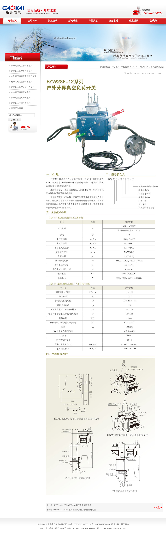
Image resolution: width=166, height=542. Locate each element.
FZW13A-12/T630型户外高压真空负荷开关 (72, 505)
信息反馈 (133, 20)
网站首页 (12, 20)
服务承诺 (113, 20)
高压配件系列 (17, 108)
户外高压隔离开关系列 (20, 98)
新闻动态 (72, 20)
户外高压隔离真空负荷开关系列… (23, 77)
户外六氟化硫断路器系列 (21, 82)
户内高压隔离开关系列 (20, 92)
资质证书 (52, 20)
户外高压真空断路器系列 (21, 66)
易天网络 (125, 524)
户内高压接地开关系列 (20, 103)
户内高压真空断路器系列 (21, 71)
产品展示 (93, 20)
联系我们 (154, 20)
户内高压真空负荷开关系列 (22, 87)
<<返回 (158, 507)
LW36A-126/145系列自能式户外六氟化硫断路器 (75, 510)
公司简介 (32, 20)
